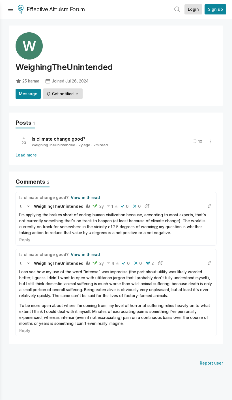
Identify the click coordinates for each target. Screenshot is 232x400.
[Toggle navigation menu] (11, 9)
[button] (21, 206)
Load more (26, 155)
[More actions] (210, 141)
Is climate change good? (58, 139)
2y (101, 206)
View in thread (85, 197)
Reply (24, 239)
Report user (211, 363)
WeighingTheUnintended (53, 145)
